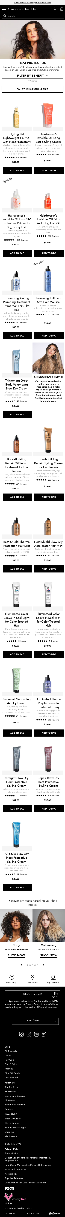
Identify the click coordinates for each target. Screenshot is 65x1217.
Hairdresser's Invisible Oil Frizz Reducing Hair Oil (48, 220)
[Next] (43, 965)
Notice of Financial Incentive (43, 1007)
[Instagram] (21, 1034)
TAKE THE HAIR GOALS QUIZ (32, 89)
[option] (16, 934)
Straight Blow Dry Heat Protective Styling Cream (17, 782)
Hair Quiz (9, 1059)
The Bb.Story (11, 1087)
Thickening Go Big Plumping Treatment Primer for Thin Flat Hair (16, 304)
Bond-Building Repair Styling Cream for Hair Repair (48, 463)
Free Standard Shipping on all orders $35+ (32, 2)
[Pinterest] (36, 1034)
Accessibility (11, 1173)
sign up (55, 996)
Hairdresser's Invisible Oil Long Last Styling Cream (48, 138)
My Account (11, 1136)
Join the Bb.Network (15, 1104)
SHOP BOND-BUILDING (48, 406)
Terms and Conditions (15, 1169)
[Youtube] (44, 1034)
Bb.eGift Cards (12, 1073)
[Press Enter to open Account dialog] (55, 9)
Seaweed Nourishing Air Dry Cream (17, 701)
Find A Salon (11, 1064)
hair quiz (33, 1213)
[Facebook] (29, 1034)
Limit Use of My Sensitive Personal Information (28, 1165)
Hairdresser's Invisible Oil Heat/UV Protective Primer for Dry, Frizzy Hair (17, 221)
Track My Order (13, 1118)
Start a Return (12, 1123)
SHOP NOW (16, 955)
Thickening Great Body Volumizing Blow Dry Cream (16, 385)
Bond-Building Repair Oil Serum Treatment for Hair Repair (16, 465)
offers (10, 1213)
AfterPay (9, 1068)
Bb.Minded (10, 1091)
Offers (8, 1055)
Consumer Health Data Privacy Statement (25, 1182)
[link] (12, 979)
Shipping (9, 1131)
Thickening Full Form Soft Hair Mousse (48, 300)
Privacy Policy (32, 1004)
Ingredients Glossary (15, 1096)
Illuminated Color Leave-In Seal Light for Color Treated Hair (16, 620)
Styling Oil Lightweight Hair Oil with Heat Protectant (16, 138)
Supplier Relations (14, 1178)
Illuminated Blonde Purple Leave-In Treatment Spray (48, 703)
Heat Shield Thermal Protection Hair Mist (16, 544)
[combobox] (35, 1021)
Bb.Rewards (11, 1051)
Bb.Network (11, 1100)
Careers (8, 1109)
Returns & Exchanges (15, 1127)
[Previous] (21, 965)
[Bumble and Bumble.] (22, 9)
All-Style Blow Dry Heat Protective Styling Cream (17, 858)
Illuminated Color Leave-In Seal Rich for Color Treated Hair (48, 620)
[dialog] (32, 1001)
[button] (27, 965)
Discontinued (11, 1077)
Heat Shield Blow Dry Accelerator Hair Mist (48, 544)
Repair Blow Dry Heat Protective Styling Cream (48, 782)
